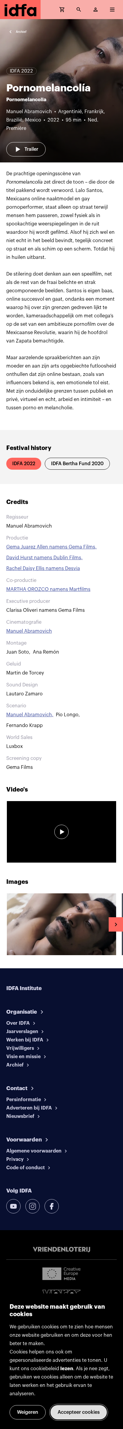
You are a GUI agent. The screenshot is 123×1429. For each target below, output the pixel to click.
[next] (116, 924)
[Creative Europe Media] (61, 1273)
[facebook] (51, 1206)
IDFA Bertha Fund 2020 (77, 463)
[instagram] (32, 1206)
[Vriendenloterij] (61, 1249)
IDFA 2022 (23, 463)
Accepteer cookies (79, 1412)
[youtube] (13, 1206)
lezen (66, 1368)
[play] (61, 832)
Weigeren (27, 1412)
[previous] (7, 924)
